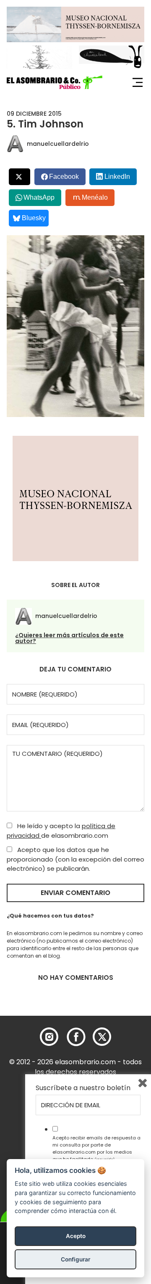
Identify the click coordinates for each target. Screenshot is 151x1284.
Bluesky (34, 217)
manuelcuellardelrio (58, 144)
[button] (54, 82)
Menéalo (95, 197)
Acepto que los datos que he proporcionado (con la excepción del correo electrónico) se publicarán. (75, 859)
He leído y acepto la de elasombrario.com (61, 830)
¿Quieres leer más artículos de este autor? (69, 638)
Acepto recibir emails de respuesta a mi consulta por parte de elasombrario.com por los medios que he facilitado (96, 1148)
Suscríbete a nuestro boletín (83, 1088)
